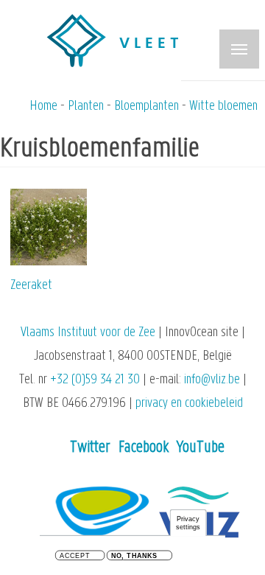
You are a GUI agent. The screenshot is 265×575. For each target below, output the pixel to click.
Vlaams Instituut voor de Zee (88, 333)
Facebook (144, 447)
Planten (86, 107)
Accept (75, 556)
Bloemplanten (146, 107)
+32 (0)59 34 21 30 (95, 380)
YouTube (201, 447)
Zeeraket (31, 286)
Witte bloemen (223, 107)
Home (43, 107)
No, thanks (134, 556)
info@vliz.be (212, 380)
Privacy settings (188, 523)
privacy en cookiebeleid (189, 404)
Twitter (90, 447)
